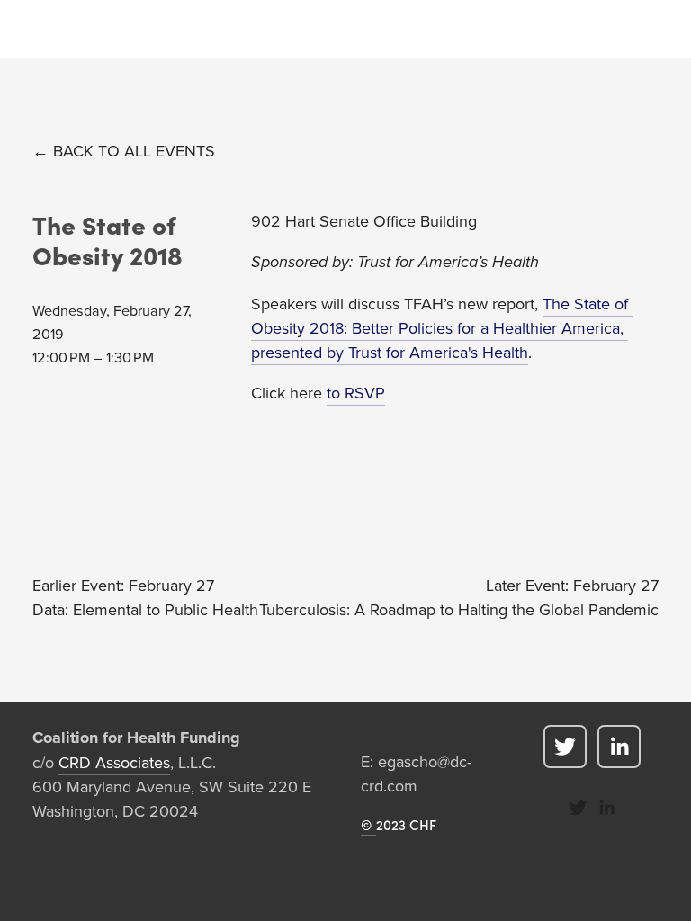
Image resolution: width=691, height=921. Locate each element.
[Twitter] (565, 746)
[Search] (39, 29)
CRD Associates (114, 762)
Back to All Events (134, 150)
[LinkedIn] (619, 746)
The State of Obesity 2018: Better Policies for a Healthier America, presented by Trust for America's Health (442, 327)
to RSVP (356, 392)
